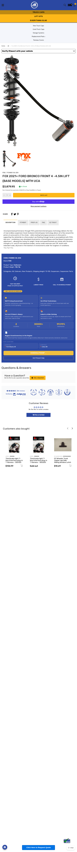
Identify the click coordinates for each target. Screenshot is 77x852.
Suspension (55, 271)
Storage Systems (38, 33)
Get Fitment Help (38, 358)
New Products (27, 271)
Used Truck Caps (38, 29)
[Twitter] (15, 214)
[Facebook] (12, 214)
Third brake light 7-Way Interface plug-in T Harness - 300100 (14, 460)
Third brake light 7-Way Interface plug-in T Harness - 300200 (38, 460)
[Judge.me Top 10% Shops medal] (67, 392)
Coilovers (17, 271)
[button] (70, 5)
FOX (4, 173)
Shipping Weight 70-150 (41, 271)
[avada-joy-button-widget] (4, 847)
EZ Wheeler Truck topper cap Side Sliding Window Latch (62, 460)
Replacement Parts (38, 36)
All (13, 271)
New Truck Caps (38, 25)
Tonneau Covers (38, 40)
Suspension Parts (66, 271)
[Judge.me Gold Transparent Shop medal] (42, 392)
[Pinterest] (18, 214)
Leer (7, 456)
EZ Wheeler (58, 456)
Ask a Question (38, 378)
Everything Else (38, 20)
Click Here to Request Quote (38, 848)
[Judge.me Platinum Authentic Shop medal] (33, 392)
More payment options (38, 206)
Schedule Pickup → (38, 353)
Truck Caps (38, 12)
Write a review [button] (38, 415)
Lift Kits (38, 16)
